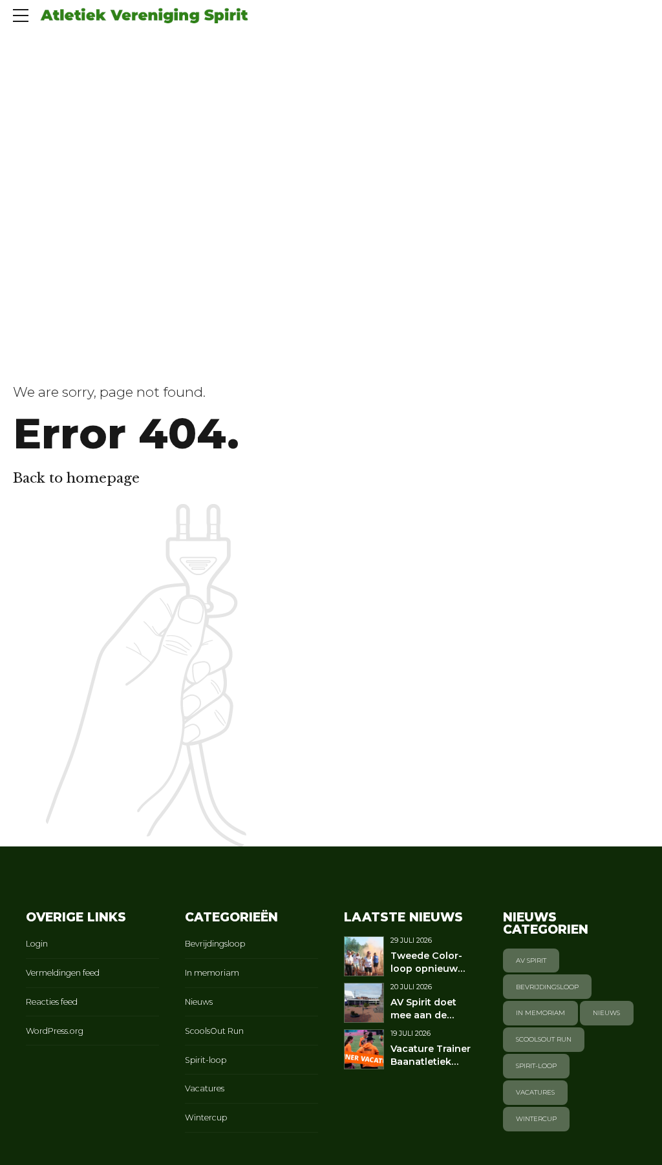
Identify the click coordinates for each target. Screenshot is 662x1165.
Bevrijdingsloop (215, 944)
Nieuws (199, 1002)
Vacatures (204, 1088)
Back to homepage (76, 478)
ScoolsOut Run (214, 1031)
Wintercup (206, 1117)
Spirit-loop (205, 1060)
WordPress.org (54, 1031)
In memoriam (212, 973)
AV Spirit (531, 960)
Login (37, 944)
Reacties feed (52, 1002)
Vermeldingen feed (63, 973)
